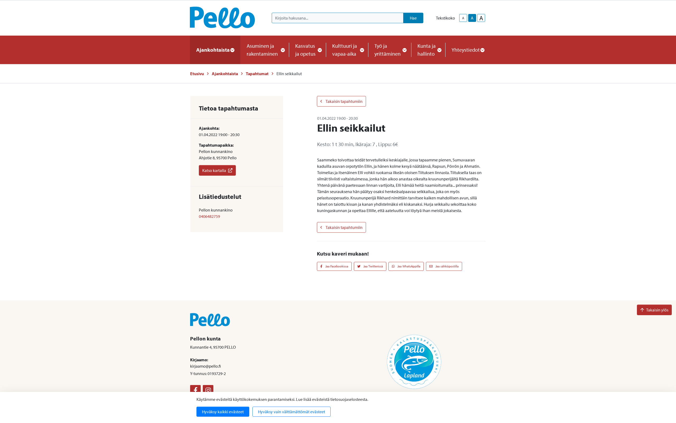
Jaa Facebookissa (336, 266)
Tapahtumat (257, 73)
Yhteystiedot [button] (466, 49)
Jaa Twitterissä (373, 266)
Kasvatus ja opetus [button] (305, 49)
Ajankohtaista (225, 73)
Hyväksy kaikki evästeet (223, 411)
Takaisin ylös (657, 310)
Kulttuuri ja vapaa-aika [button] (344, 49)
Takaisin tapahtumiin (344, 101)
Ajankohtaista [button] (213, 49)
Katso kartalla (214, 170)
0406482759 (209, 216)
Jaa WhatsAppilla (408, 266)
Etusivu (197, 73)
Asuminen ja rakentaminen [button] (262, 49)
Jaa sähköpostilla (447, 266)
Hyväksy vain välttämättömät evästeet (291, 411)
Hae (413, 18)
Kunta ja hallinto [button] (426, 49)
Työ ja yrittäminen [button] (387, 49)
